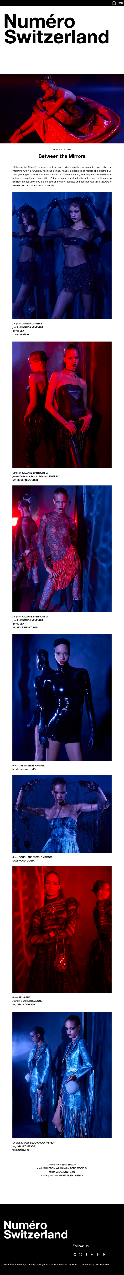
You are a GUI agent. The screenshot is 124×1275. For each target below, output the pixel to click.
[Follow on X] (80, 1254)
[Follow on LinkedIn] (98, 1254)
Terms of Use (102, 1265)
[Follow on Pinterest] (104, 1254)
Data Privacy (87, 1265)
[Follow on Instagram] (74, 1254)
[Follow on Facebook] (86, 1254)
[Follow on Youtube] (92, 1254)
